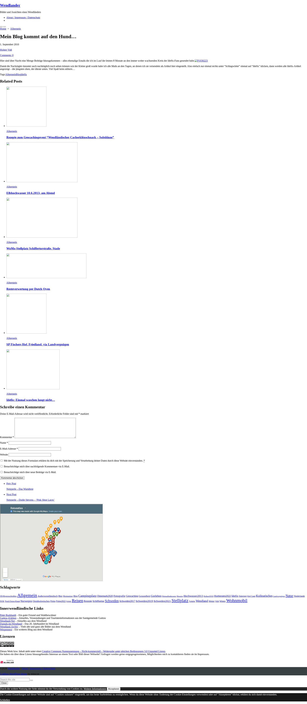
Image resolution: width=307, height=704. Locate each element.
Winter (223, 601)
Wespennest (6, 629)
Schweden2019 (144, 601)
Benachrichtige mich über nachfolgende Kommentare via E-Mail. (37, 466)
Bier (60, 596)
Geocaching (132, 596)
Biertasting (68, 596)
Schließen (5, 700)
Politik (68, 601)
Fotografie (119, 595)
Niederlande (299, 596)
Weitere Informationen (95, 688)
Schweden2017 (127, 601)
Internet (243, 596)
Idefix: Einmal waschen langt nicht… (30, 400)
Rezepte (88, 601)
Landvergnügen (279, 596)
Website (4, 454)
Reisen (77, 600)
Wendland (202, 601)
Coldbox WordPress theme (13, 673)
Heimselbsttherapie (169, 596)
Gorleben (156, 595)
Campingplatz (87, 595)
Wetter (212, 601)
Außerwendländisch (48, 596)
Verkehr (192, 601)
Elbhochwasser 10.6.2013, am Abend (30, 193)
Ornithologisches (41, 601)
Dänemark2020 (105, 596)
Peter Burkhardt (8, 615)
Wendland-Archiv (9, 626)
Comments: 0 (6, 55)
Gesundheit (144, 596)
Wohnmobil (236, 600)
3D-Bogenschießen (8, 596)
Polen (52, 601)
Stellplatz (180, 600)
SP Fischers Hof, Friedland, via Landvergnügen (37, 344)
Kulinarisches (264, 595)
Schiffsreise (98, 601)
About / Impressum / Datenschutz (23, 17)
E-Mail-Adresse (9, 448)
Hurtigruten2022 (222, 596)
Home (3, 28)
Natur (289, 596)
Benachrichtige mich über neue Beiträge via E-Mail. (30, 472)
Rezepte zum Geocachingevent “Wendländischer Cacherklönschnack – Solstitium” (60, 137)
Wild (217, 601)
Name (4, 442)
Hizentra (180, 596)
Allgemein (15, 28)
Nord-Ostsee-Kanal (12, 601)
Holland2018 (208, 596)
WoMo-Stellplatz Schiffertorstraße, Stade (33, 248)
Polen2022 (61, 601)
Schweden (112, 601)
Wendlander (14, 668)
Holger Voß (6, 49)
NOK (2, 601)
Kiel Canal (251, 596)
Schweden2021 (162, 601)
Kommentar (7, 437)
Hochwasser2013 (193, 595)
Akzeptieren (113, 689)
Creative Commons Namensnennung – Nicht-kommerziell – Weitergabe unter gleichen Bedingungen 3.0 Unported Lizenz (103, 651)
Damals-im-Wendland (11, 623)
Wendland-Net (7, 621)
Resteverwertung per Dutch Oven (28, 289)
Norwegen (26, 601)
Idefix (24, 74)
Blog (18, 74)
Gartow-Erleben (8, 618)
